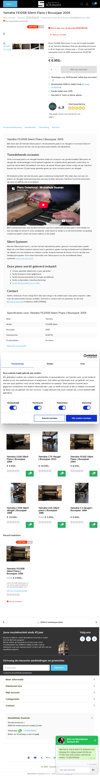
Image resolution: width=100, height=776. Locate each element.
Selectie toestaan (49, 418)
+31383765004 (29, 730)
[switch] (37, 408)
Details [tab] (50, 364)
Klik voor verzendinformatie (17, 591)
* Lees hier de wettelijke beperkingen (17, 673)
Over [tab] (82, 364)
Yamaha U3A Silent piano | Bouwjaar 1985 (49, 510)
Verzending (44, 127)
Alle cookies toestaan (81, 418)
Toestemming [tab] (17, 364)
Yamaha (11, 18)
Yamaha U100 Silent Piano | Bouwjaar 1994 (17, 459)
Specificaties (30, 127)
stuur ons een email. (24, 258)
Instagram (88, 638)
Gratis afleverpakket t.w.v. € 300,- (26, 283)
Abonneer (59, 667)
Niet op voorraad (79, 69)
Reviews (56, 127)
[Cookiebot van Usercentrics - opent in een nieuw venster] (85, 356)
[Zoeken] (82, 4)
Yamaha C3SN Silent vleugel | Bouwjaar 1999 (18, 510)
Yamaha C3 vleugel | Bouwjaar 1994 (81, 509)
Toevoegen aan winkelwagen (30, 474)
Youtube (94, 638)
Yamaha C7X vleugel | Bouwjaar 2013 (50, 457)
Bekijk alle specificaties (16, 346)
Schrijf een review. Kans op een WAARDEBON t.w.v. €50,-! (66, 18)
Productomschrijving (12, 127)
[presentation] (41, 48)
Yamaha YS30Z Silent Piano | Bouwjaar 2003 (81, 459)
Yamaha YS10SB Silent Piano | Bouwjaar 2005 (16, 571)
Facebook (82, 638)
